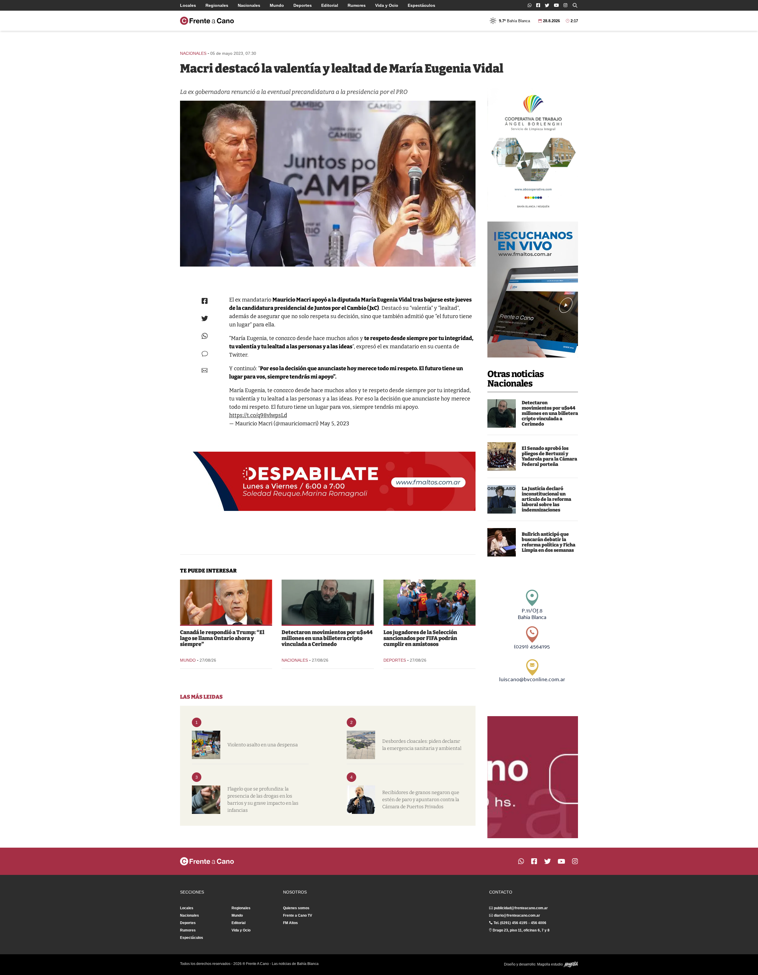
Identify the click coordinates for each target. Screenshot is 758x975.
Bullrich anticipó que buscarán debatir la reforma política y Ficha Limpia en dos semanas (548, 542)
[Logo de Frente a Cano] (207, 21)
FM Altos (290, 923)
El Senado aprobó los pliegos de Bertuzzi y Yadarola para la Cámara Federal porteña (549, 456)
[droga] (206, 799)
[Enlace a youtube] (556, 5)
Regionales (216, 5)
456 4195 (519, 923)
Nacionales (249, 5)
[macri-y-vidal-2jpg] (328, 184)
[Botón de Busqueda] (575, 5)
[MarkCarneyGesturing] (226, 602)
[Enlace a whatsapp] (529, 5)
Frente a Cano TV (297, 915)
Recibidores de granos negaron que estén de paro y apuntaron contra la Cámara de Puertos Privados (420, 799)
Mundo (277, 5)
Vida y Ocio (386, 5)
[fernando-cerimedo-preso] (501, 413)
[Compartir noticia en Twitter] (204, 318)
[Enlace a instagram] (565, 5)
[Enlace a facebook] (538, 5)
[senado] (501, 456)
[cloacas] (361, 745)
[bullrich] (501, 542)
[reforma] (501, 499)
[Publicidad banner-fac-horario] (532, 777)
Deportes (302, 5)
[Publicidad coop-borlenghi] (532, 149)
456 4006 (538, 923)
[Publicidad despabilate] (328, 481)
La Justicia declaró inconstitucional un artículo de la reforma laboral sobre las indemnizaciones (546, 499)
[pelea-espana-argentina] (429, 602)
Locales (188, 5)
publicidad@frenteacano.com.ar (521, 908)
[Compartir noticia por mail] (205, 370)
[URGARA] (361, 799)
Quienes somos (296, 908)
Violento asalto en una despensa (262, 745)
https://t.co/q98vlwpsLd (258, 415)
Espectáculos (421, 5)
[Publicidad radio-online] (532, 289)
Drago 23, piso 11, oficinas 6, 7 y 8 (521, 930)
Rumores (357, 5)
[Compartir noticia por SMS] (205, 354)
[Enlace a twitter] (547, 5)
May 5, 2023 (334, 423)
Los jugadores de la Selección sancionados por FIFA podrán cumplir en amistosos (420, 638)
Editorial (329, 5)
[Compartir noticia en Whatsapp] (205, 336)
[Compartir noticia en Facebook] (205, 301)
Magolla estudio (550, 964)
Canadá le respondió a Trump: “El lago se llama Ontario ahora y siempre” (222, 638)
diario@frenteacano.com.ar (517, 915)
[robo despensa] (206, 745)
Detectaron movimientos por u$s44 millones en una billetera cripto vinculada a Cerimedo (550, 413)
